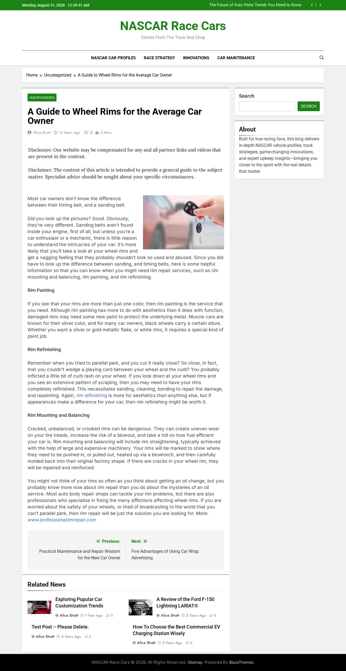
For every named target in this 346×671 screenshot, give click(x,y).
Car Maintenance (236, 57)
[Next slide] (320, 5)
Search (246, 96)
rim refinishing (91, 395)
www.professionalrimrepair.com (62, 520)
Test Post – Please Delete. (60, 627)
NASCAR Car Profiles (113, 57)
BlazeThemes (241, 662)
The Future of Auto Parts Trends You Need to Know (255, 5)
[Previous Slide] (312, 5)
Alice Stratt (41, 132)
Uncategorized (42, 97)
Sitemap (195, 662)
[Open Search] (322, 57)
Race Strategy (159, 57)
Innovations (196, 57)
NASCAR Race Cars (173, 26)
